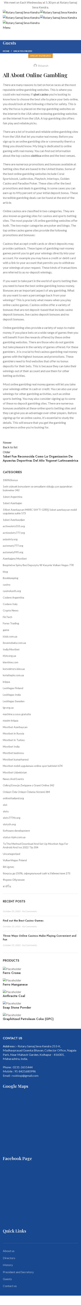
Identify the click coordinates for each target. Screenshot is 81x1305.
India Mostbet (11, 649)
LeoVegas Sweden (13, 701)
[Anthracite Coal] (12, 991)
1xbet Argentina (12, 496)
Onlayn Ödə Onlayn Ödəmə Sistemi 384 (26, 791)
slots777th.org (11, 817)
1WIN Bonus (10, 480)
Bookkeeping (10, 578)
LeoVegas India (12, 694)
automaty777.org (13, 545)
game (6, 629)
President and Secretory (18, 1272)
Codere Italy (10, 604)
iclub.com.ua (10, 636)
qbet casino (40, 94)
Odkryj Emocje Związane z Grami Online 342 (28, 785)
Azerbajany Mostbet (15, 558)
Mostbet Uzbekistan (15, 772)
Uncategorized (22, 51)
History (8, 1265)
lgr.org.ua (8, 707)
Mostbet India (11, 746)
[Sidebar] (4, 1300)
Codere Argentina (13, 597)
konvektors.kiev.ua (14, 668)
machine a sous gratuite (17, 714)
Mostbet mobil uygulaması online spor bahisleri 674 (33, 765)
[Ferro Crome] (12, 968)
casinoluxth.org (12, 590)
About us (9, 1251)
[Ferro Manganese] (12, 980)
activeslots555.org (14, 526)
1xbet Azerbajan (12, 503)
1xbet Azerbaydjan (14, 519)
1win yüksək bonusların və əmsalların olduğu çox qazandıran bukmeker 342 (37, 488)
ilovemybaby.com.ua (14, 642)
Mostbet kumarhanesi (16, 759)
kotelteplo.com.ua (13, 675)
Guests (7, 1279)
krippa (6, 681)
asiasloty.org (10, 539)
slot (5, 804)
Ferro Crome (12, 973)
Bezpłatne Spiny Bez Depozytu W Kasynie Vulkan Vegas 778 (38, 565)
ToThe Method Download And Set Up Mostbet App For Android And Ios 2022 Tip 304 (35, 845)
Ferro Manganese (15, 985)
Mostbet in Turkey (14, 740)
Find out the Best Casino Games (23, 920)
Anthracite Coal (14, 996)
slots (6, 811)
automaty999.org (13, 552)
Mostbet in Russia (13, 733)
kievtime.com (10, 662)
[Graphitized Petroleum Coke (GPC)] (12, 1014)
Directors (9, 1258)
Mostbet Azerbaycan (15, 727)
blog (5, 571)
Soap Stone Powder (17, 1008)
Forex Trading (11, 623)
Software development (16, 830)
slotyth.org (9, 824)
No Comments (29, 911)
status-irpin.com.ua (14, 837)
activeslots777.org (14, 532)
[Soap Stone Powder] (12, 1003)
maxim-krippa (10, 720)
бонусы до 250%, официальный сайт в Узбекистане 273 (36, 873)
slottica (36, 155)
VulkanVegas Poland (15, 860)
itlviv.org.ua (9, 655)
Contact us (10, 1286)
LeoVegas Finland (13, 688)
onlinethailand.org (13, 798)
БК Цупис (8, 866)
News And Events (13, 778)
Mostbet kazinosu (13, 752)
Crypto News (10, 610)
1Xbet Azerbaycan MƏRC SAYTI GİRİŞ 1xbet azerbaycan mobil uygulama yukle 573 (40, 511)
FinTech (7, 617)
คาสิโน (7, 886)
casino (6, 584)
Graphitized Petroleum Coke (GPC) (28, 1019)
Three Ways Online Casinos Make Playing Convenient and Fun (39, 937)
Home (6, 51)
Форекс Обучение (14, 879)
